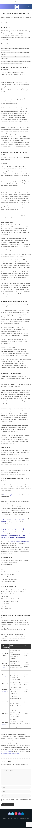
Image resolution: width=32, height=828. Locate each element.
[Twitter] (12, 813)
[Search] (29, 6)
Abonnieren (5, 676)
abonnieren (5, 667)
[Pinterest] (16, 813)
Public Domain (8, 751)
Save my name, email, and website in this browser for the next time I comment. (17, 800)
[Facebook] (9, 813)
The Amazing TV (8, 495)
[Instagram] (19, 813)
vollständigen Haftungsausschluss (10, 753)
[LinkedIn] (22, 813)
